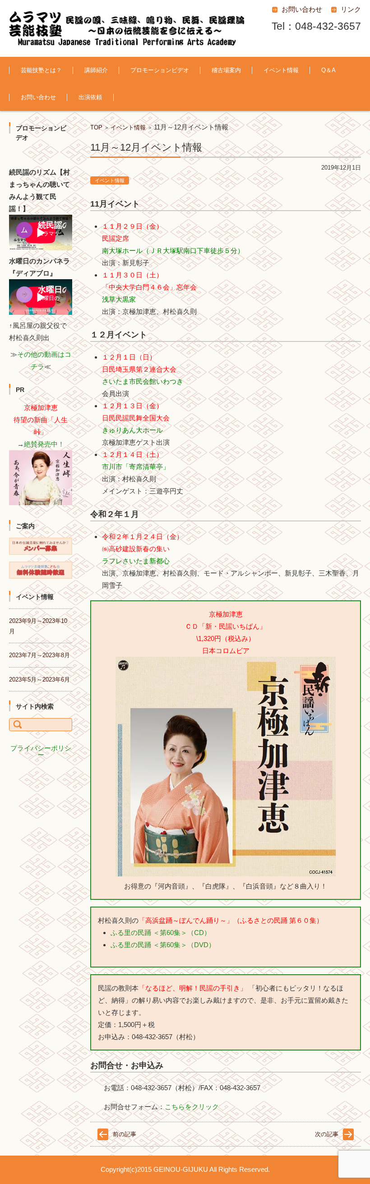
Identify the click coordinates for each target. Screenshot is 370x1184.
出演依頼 (90, 97)
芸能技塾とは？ (41, 70)
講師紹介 (96, 70)
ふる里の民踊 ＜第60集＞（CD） (161, 932)
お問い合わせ (38, 97)
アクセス (216, 95)
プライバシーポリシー (40, 751)
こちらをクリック (192, 1106)
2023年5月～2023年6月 (39, 679)
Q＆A (328, 70)
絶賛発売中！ (44, 444)
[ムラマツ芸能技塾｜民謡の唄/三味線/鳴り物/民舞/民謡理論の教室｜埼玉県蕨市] (126, 28)
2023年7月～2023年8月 (39, 655)
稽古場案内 (226, 70)
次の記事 (326, 1134)
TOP (96, 127)
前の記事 (124, 1134)
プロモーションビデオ (159, 70)
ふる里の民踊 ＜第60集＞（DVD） (163, 945)
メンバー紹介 (94, 95)
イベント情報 (281, 70)
